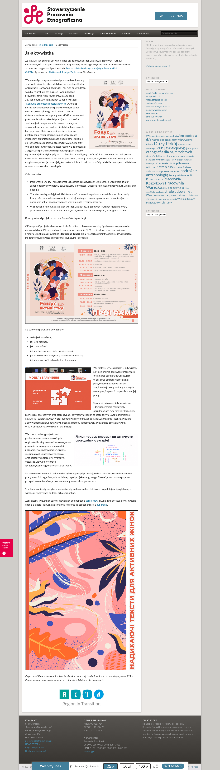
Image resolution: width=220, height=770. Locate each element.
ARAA (182, 139)
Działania (73, 33)
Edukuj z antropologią (171, 148)
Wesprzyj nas (142, 33)
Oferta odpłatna (108, 33)
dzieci (188, 144)
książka (167, 160)
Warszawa (152, 195)
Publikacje (89, 33)
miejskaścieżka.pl (167, 163)
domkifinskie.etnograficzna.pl (159, 93)
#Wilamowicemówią (155, 136)
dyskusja (181, 145)
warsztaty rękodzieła (183, 195)
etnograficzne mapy (175, 156)
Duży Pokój (165, 143)
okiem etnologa (154, 171)
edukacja (150, 148)
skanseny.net (152, 113)
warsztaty (164, 195)
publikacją (102, 504)
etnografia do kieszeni (155, 156)
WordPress (192, 766)
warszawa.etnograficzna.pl (158, 120)
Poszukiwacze (154, 179)
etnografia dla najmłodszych (169, 152)
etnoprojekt (153, 159)
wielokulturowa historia (166, 199)
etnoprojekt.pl (153, 96)
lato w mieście (177, 160)
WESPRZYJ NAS (171, 16)
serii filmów (92, 500)
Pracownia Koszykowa (163, 181)
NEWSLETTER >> (33, 744)
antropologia (172, 136)
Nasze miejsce (165, 167)
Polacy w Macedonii (180, 175)
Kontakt (126, 33)
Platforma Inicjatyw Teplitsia (64, 72)
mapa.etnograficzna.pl (156, 99)
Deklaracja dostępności (36, 751)
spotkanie (160, 192)
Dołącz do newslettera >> (158, 66)
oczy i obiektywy (182, 167)
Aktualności (30, 33)
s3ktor (165, 188)
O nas (45, 33)
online (166, 171)
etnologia (190, 156)
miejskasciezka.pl (154, 103)
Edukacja (59, 33)
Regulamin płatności (34, 747)
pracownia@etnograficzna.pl (38, 741)
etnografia (192, 148)
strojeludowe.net (154, 116)
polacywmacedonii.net (156, 110)
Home (40, 45)
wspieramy (165, 202)
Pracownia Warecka (165, 185)
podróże (174, 171)
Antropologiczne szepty (164, 139)
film (162, 160)
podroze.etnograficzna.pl (158, 106)
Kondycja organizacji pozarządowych (46, 103)
